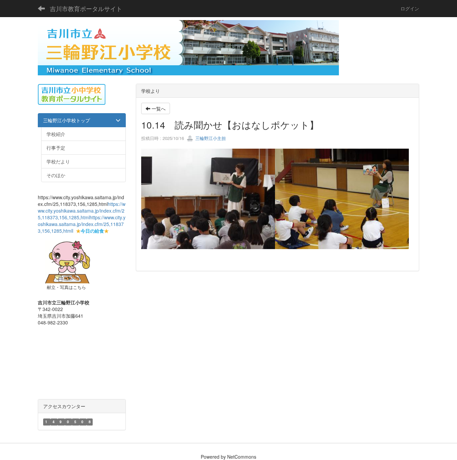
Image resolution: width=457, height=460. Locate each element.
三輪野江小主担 (210, 138)
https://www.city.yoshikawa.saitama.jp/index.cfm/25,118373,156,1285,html (81, 211)
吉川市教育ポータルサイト (86, 8)
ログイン (409, 8)
